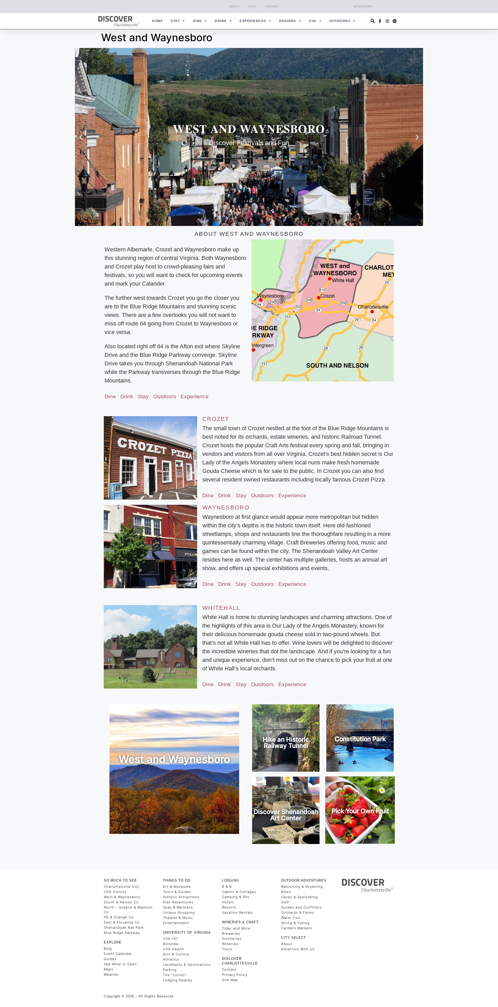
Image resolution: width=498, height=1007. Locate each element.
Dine (197, 21)
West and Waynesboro (174, 759)
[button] (373, 21)
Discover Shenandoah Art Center (286, 815)
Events (234, 6)
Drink (221, 21)
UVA (313, 21)
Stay (175, 21)
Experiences (253, 21)
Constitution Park (360, 739)
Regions (287, 21)
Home (157, 21)
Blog (252, 6)
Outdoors (339, 21)
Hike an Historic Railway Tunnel (286, 742)
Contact (272, 6)
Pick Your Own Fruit (360, 811)
